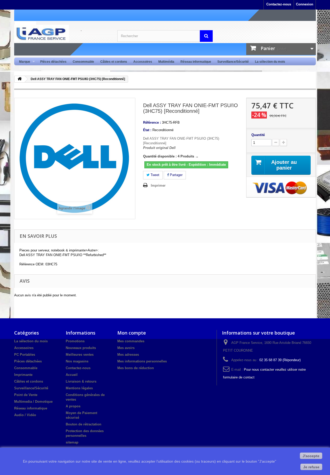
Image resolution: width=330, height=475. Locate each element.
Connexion (304, 4)
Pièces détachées (53, 62)
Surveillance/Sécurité (233, 62)
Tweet (154, 175)
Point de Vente (25, 395)
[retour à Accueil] (19, 79)
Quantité (258, 135)
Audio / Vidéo (25, 415)
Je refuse (311, 467)
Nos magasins (77, 361)
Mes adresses (128, 355)
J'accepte (311, 456)
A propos (73, 406)
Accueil (72, 375)
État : (147, 130)
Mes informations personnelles (142, 361)
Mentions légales (79, 388)
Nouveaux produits (81, 348)
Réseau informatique (195, 62)
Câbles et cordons (113, 62)
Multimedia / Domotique (33, 401)
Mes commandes (130, 341)
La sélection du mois (270, 62)
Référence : (152, 122)
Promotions (75, 341)
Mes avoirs (126, 348)
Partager (176, 175)
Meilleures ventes (80, 355)
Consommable (83, 62)
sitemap (72, 442)
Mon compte (131, 333)
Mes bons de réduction (135, 368)
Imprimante (23, 375)
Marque (23, 62)
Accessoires (142, 62)
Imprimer (158, 185)
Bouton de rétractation (83, 424)
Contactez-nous (278, 4)
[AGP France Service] (62, 33)
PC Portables (24, 355)
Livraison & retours (81, 381)
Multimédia (166, 62)
